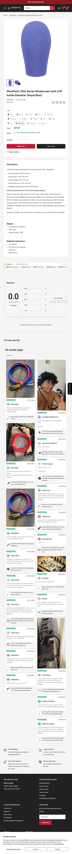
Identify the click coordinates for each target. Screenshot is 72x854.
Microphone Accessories (17, 247)
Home (5, 15)
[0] (67, 8)
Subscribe (45, 822)
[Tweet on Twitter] (60, 102)
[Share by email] (64, 102)
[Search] (52, 8)
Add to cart (21, 146)
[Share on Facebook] (53, 102)
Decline (57, 849)
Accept (35, 849)
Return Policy (43, 786)
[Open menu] (5, 8)
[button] (66, 8)
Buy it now (51, 146)
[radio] (11, 114)
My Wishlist (8, 818)
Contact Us (7, 808)
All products (12, 15)
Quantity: (10, 140)
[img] (13, 302)
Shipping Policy (44, 783)
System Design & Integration (13, 821)
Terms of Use (43, 792)
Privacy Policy (59, 844)
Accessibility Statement (47, 798)
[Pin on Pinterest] (57, 102)
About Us (7, 811)
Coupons (42, 795)
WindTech (10, 100)
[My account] (59, 8)
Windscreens (13, 253)
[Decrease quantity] (16, 139)
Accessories (13, 244)
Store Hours (8, 814)
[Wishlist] (63, 8)
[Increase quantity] (26, 139)
